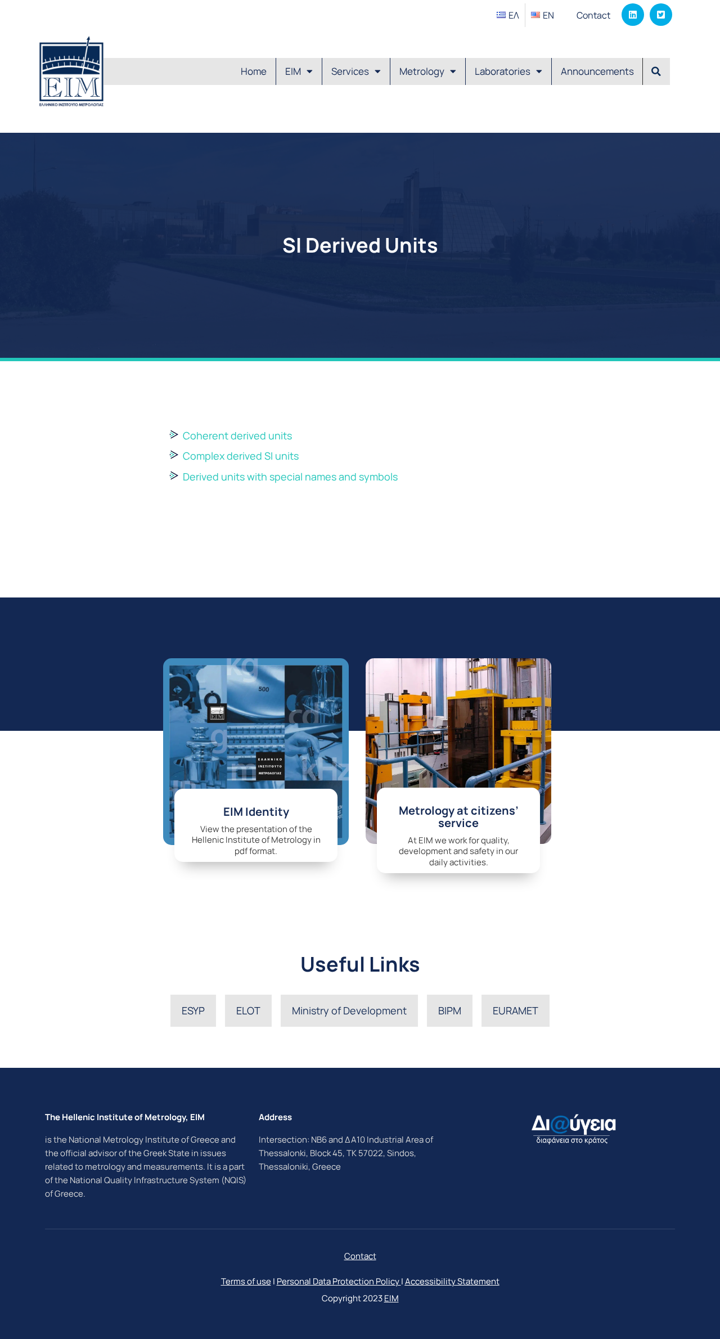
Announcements (597, 71)
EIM (293, 71)
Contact (593, 15)
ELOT (248, 1010)
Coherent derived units (237, 435)
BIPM (449, 1010)
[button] (656, 71)
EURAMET (515, 1010)
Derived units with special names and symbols (290, 476)
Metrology (421, 71)
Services (350, 71)
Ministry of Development (349, 1010)
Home (254, 71)
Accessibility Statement (452, 1281)
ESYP (193, 1010)
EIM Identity (256, 811)
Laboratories (502, 71)
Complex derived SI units (241, 455)
